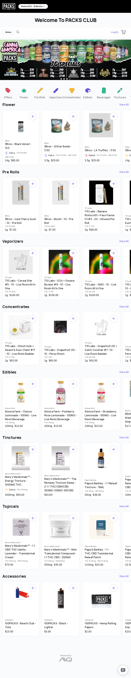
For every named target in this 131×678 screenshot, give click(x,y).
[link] (8, 92)
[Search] (18, 32)
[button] (123, 32)
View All (124, 104)
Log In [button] (114, 32)
